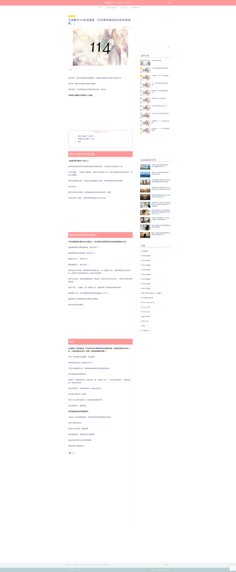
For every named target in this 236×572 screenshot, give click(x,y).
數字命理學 (135, 8)
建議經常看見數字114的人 (86, 139)
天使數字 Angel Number (118, 2)
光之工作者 (146, 307)
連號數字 (146, 251)
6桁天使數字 (147, 279)
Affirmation (146, 312)
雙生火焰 (124, 8)
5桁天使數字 (147, 274)
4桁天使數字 (147, 270)
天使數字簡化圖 (111, 8)
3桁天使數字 (72, 16)
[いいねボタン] (70, 453)
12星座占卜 (146, 330)
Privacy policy (70, 569)
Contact (79, 569)
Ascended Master (149, 302)
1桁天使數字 (147, 255)
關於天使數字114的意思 (85, 136)
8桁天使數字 (147, 288)
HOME (99, 8)
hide (106, 132)
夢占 (144, 326)
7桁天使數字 (147, 284)
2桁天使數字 (147, 260)
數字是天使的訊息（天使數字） (153, 293)
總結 (79, 142)
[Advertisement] (100, 113)
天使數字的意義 (148, 298)
